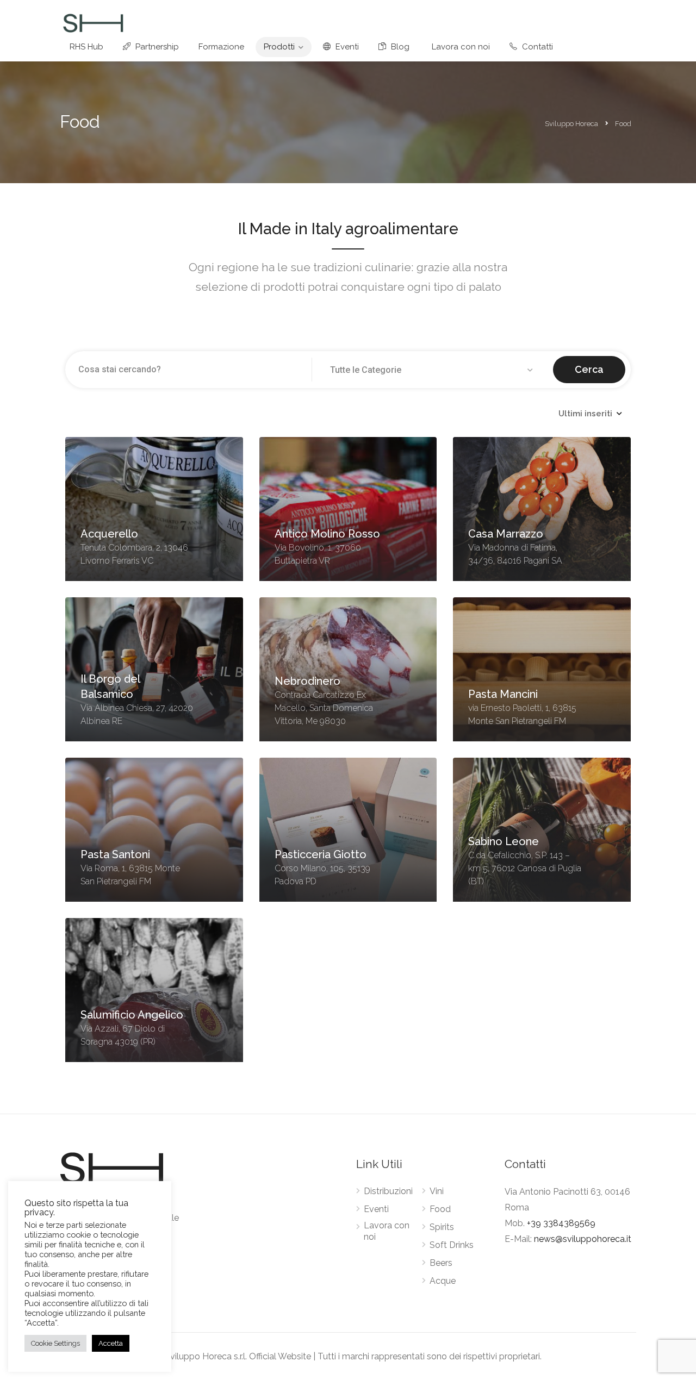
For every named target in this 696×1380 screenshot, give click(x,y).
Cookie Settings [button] (55, 1343)
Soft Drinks (452, 1245)
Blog (399, 47)
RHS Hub (86, 47)
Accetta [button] (110, 1343)
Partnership (156, 47)
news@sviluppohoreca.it (582, 1239)
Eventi (346, 47)
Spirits (442, 1227)
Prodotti (279, 47)
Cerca (589, 369)
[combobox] (432, 370)
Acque (443, 1281)
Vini (437, 1191)
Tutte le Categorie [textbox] (365, 370)
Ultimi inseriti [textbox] (585, 414)
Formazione (221, 47)
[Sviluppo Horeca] (93, 22)
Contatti (536, 47)
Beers (441, 1263)
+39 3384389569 (561, 1223)
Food (440, 1209)
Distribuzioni (388, 1191)
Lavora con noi (461, 47)
